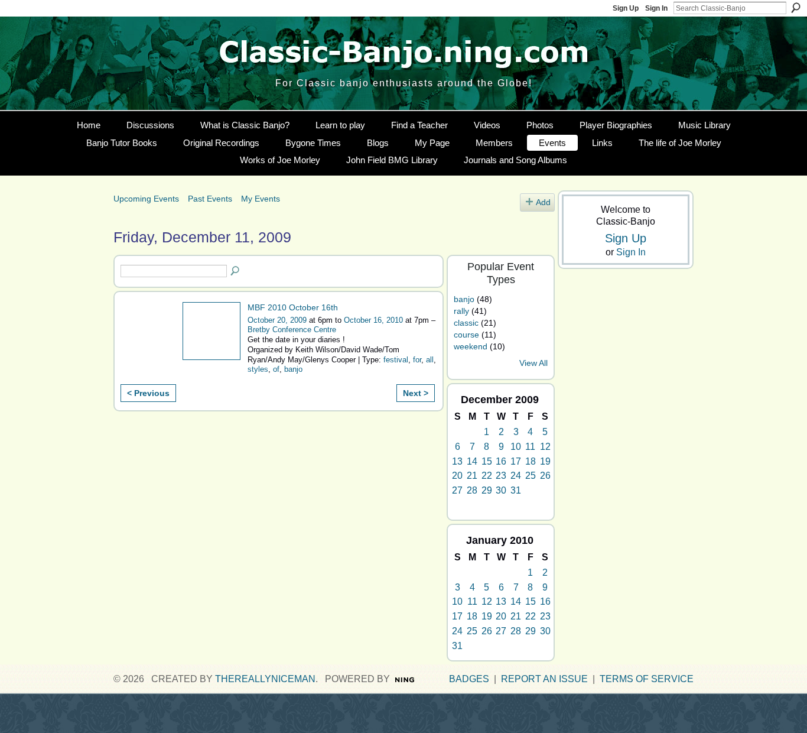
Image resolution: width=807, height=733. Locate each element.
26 (545, 476)
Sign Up (626, 8)
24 (515, 476)
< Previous (148, 393)
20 (457, 476)
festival (395, 359)
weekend (470, 346)
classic (466, 322)
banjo (293, 369)
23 (501, 476)
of (276, 369)
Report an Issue (544, 679)
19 (545, 461)
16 (501, 461)
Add (543, 202)
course (466, 334)
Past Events (210, 198)
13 (457, 461)
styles (258, 369)
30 (501, 490)
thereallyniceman (265, 679)
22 (486, 476)
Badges (469, 679)
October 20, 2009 (277, 320)
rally (461, 311)
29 (486, 490)
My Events (260, 198)
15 (486, 461)
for (417, 359)
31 (515, 490)
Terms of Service (647, 679)
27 (457, 490)
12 (545, 447)
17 (515, 461)
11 (530, 447)
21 (472, 476)
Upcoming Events (146, 198)
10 (515, 447)
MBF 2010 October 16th (293, 307)
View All (533, 363)
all (430, 359)
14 (472, 461)
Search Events (235, 271)
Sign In (656, 8)
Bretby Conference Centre (292, 329)
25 (530, 476)
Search (796, 7)
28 (472, 490)
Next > (415, 393)
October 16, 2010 (373, 320)
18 (530, 461)
